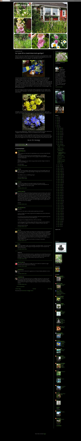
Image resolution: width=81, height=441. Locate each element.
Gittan (58, 370)
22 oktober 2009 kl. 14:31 (22, 240)
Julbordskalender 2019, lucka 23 (63, 312)
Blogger (44, 433)
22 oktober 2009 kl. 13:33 (22, 226)
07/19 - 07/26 (60, 184)
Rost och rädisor (59, 311)
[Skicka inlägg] (26, 144)
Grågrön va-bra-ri (63, 305)
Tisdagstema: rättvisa (61, 160)
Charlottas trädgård (60, 303)
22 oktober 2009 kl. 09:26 (22, 178)
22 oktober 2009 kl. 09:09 (22, 165)
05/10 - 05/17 (60, 197)
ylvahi (19, 169)
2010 (57, 125)
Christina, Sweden (21, 191)
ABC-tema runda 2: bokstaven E (60, 150)
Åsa (18, 244)
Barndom (62, 419)
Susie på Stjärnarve (60, 296)
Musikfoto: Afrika (60, 148)
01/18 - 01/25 (60, 223)
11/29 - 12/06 (60, 134)
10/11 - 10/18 (60, 165)
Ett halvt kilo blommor (63, 285)
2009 (58, 127)
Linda (57, 400)
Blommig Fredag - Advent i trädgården (63, 366)
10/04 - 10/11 (60, 166)
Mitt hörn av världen (27, 5)
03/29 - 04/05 (60, 207)
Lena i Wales (59, 290)
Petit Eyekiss (59, 411)
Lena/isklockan (20, 277)
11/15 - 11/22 (59, 138)
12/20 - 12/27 (60, 130)
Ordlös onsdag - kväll (61, 157)
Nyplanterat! (63, 371)
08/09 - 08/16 (60, 179)
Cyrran (19, 182)
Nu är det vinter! (62, 335)
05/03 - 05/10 (60, 198)
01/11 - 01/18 (60, 224)
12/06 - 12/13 (60, 133)
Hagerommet (59, 378)
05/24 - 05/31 (60, 194)
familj (23, 145)
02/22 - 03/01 (60, 215)
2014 (57, 118)
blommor (20, 145)
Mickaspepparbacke (60, 356)
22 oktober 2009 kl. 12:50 (22, 204)
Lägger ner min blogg (63, 327)
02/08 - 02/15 (60, 218)
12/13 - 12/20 (60, 131)
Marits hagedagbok (60, 276)
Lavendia (58, 392)
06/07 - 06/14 (60, 190)
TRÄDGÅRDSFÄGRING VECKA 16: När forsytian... (63, 344)
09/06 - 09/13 (60, 173)
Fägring (58, 408)
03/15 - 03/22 (60, 210)
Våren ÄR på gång (63, 394)
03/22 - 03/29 (60, 208)
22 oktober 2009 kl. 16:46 (22, 249)
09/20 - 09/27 (60, 169)
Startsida (34, 288)
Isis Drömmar (59, 425)
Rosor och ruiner (20, 262)
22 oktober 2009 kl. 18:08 (22, 266)
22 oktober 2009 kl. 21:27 (22, 284)
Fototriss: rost (59, 163)
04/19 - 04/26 (60, 202)
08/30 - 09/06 (60, 174)
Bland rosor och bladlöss (61, 363)
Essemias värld (59, 348)
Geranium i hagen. (63, 278)
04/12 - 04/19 (60, 203)
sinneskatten (20, 269)
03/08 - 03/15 (60, 211)
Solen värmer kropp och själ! (63, 387)
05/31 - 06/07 (60, 192)
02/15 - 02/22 (60, 216)
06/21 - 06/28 (60, 187)
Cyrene (58, 385)
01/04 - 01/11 (60, 226)
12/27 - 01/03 (60, 128)
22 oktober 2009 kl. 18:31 (22, 273)
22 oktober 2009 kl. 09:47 (22, 188)
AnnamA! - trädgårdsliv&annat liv (60, 341)
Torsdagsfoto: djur (60, 155)
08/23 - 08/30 (60, 176)
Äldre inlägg (50, 288)
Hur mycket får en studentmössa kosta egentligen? (61, 153)
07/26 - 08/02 (60, 182)
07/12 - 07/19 (60, 186)
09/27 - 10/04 (60, 168)
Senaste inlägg (18, 288)
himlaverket (59, 418)
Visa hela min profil (58, 87)
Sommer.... (62, 379)
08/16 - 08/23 (60, 177)
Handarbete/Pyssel (21, 151)
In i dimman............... (60, 158)
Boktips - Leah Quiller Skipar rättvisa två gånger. (63, 321)
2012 (57, 122)
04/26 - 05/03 (60, 200)
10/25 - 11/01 (60, 142)
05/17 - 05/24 (60, 195)
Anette (62, 67)
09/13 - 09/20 (60, 171)
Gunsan (58, 325)
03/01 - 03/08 (60, 213)
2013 (57, 120)
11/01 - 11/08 (60, 141)
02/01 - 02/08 (60, 219)
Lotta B (58, 318)
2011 (57, 123)
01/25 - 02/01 (60, 221)
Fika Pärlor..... (63, 412)
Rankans (58, 407)
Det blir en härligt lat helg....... (61, 146)
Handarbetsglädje (60, 333)
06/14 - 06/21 (60, 189)
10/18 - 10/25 (60, 144)
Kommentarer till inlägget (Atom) (27, 290)
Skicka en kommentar (20, 286)
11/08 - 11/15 (60, 139)
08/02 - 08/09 (60, 181)
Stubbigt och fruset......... (61, 161)
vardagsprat (26, 145)
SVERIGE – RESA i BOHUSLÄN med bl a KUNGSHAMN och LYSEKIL (61, 292)
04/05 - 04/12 (60, 205)
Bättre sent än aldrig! (63, 350)
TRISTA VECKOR (62, 298)
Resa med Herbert (21, 207)
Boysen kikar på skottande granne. (63, 357)
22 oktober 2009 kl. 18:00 (22, 258)
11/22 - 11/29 (60, 136)
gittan (19, 230)
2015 (57, 117)
